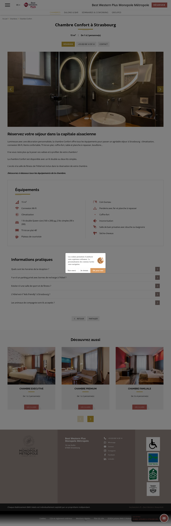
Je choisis (84, 271)
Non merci (72, 271)
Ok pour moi (98, 271)
